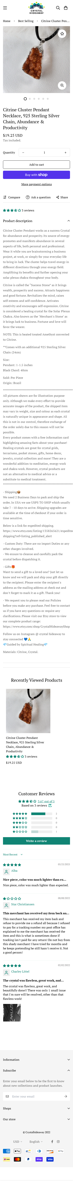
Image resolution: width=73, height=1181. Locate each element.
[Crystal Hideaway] (36, 8)
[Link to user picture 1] (12, 1013)
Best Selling (26, 21)
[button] (12, 210)
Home (6, 21)
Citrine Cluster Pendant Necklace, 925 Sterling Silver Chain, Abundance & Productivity (25, 744)
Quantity (9, 152)
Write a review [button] (36, 841)
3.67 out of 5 (46, 801)
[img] (12, 865)
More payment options (36, 184)
